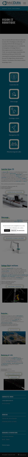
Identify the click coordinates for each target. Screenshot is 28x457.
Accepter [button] (7, 230)
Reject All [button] (14, 230)
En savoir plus (20, 230)
